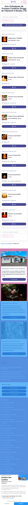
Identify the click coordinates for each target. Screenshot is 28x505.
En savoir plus (14, 279)
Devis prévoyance (14, 391)
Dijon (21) (12, 220)
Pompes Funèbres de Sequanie (8, 414)
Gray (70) (12, 64)
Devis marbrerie (14, 394)
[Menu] (2, 2)
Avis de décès (8, 243)
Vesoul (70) (13, 44)
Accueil (2, 243)
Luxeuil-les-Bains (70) (15, 181)
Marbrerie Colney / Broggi (7, 402)
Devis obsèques (14, 388)
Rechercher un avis (7, 20)
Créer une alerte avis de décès (15, 25)
